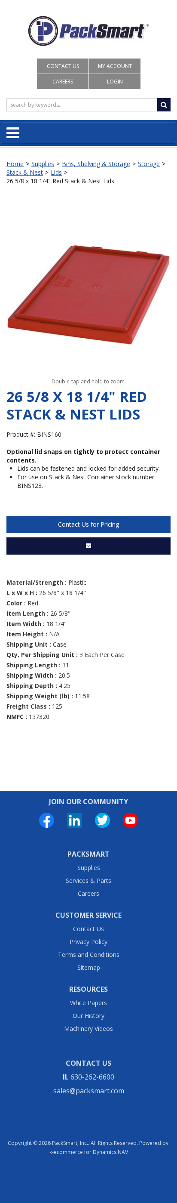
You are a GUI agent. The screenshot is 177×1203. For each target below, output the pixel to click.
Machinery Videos (88, 1028)
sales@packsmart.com (88, 1090)
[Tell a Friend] (88, 546)
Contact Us (63, 66)
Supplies (42, 164)
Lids (56, 172)
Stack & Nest (24, 172)
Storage (149, 164)
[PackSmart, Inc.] (88, 31)
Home (15, 164)
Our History (88, 1016)
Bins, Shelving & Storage (96, 164)
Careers (62, 81)
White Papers (88, 1003)
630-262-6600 (92, 1077)
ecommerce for (91, 1152)
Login (115, 81)
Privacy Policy (88, 942)
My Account (115, 66)
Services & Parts (88, 880)
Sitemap (88, 967)
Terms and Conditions (88, 954)
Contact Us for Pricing (88, 524)
